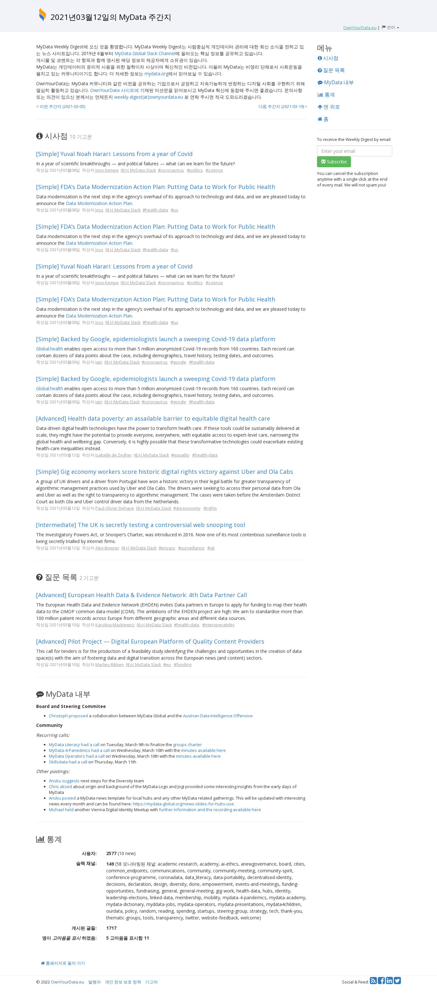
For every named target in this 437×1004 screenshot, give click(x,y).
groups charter (187, 744)
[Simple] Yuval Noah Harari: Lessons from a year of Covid (114, 154)
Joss (99, 210)
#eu (167, 664)
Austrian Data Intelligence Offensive (218, 716)
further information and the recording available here (210, 809)
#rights (210, 508)
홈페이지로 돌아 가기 (65, 963)
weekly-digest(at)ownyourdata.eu (148, 97)
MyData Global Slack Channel (145, 53)
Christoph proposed (68, 716)
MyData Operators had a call (77, 756)
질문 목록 (333, 70)
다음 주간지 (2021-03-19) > (282, 106)
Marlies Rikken (109, 664)
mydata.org (156, 73)
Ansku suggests (64, 781)
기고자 (151, 982)
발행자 (94, 982)
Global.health (49, 349)
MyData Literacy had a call (74, 744)
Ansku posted (62, 798)
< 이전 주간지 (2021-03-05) (60, 106)
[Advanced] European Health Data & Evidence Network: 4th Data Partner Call (141, 595)
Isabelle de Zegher (113, 455)
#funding (182, 664)
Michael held (61, 809)
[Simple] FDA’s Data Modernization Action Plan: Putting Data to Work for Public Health (155, 187)
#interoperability (218, 625)
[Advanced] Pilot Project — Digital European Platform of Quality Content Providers (150, 641)
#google (178, 362)
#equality (180, 455)
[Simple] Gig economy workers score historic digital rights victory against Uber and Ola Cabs (164, 471)
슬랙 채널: (86, 863)
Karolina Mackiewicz (115, 625)
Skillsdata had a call (68, 762)
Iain (98, 362)
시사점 (330, 58)
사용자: (89, 853)
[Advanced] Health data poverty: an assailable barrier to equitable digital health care (153, 418)
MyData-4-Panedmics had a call (79, 750)
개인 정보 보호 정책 (123, 982)
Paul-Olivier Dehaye (114, 508)
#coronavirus (171, 170)
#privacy (167, 548)
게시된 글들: (84, 928)
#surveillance (191, 548)
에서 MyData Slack (138, 170)
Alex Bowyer (107, 548)
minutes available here (203, 750)
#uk (211, 548)
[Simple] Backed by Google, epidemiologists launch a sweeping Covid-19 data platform (155, 339)
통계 (329, 94)
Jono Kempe (107, 170)
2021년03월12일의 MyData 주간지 (111, 17)
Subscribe (336, 162)
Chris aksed (60, 786)
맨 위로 (331, 106)
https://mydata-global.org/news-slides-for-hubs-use (183, 804)
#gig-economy (187, 508)
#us (174, 210)
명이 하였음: (69, 938)
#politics (195, 170)
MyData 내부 (338, 82)
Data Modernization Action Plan (99, 203)
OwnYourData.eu (67, 982)
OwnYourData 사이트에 (114, 90)
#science (214, 170)
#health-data (155, 210)
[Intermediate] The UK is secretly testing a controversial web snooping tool (140, 525)
